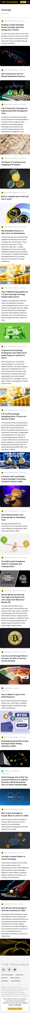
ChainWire (7, 771)
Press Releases (15, 771)
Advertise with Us (15, 978)
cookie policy (17, 1005)
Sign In (23, 2)
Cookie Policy (4, 981)
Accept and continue (15, 1009)
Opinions (15, 21)
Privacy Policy (19, 975)
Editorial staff (8, 21)
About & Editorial (15, 981)
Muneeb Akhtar (8, 688)
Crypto (15, 809)
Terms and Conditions (7, 975)
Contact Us (4, 978)
